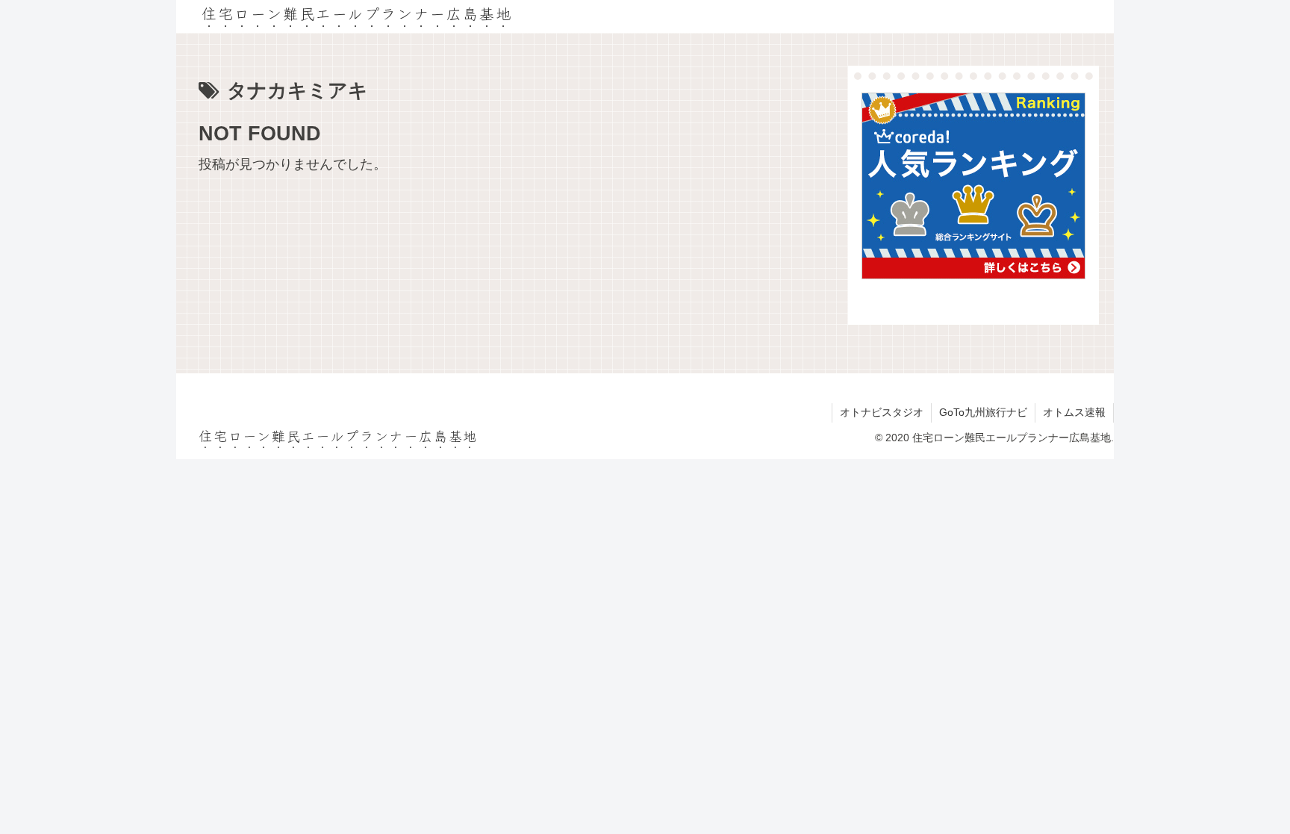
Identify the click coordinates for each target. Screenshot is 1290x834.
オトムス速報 (1074, 412)
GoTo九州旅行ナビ (983, 412)
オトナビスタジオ (881, 412)
